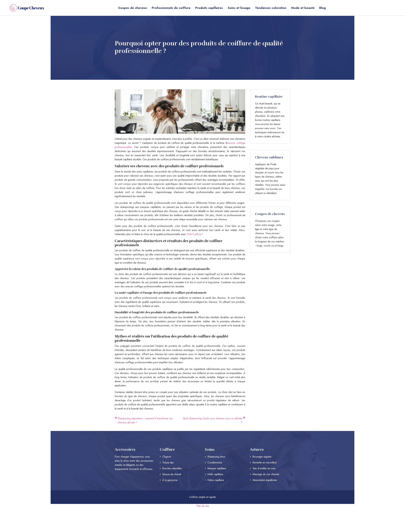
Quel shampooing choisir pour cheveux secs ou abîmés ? (212, 420)
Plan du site (202, 506)
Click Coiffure (194, 234)
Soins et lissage (239, 8)
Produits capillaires (209, 8)
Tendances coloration (270, 8)
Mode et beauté (303, 8)
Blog (322, 8)
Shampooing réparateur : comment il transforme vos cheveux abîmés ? (145, 420)
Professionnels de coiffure (171, 8)
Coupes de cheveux (132, 8)
